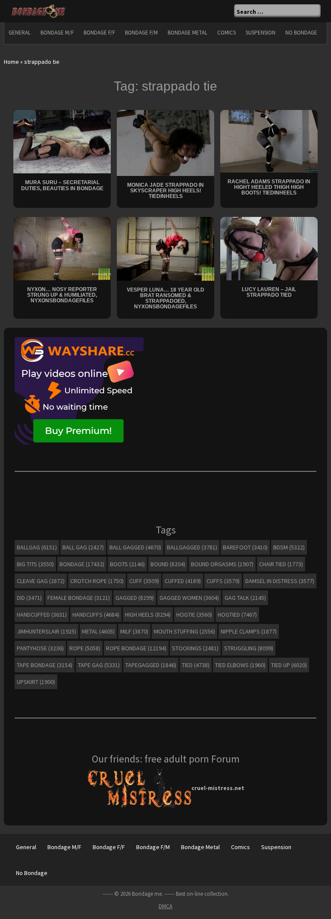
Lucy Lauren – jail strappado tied (269, 292)
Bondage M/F (57, 32)
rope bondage (136, 648)
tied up (289, 665)
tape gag (99, 665)
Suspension (260, 32)
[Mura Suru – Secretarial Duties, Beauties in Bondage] (62, 141)
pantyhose (40, 648)
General (20, 32)
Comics (226, 32)
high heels (148, 614)
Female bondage (78, 598)
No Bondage (301, 32)
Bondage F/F (99, 32)
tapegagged (150, 665)
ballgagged (192, 547)
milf (134, 631)
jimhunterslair (46, 631)
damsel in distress (279, 581)
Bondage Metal (187, 32)
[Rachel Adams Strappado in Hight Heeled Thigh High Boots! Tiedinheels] (269, 140)
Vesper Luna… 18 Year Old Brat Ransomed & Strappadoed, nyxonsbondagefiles (165, 298)
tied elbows (240, 665)
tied (195, 665)
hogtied (237, 614)
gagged (135, 598)
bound (167, 564)
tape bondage (44, 665)
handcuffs (95, 614)
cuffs (223, 581)
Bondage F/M (141, 32)
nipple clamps (249, 631)
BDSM (289, 547)
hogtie (194, 614)
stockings (195, 648)
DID (29, 598)
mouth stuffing (184, 631)
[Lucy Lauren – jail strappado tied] (269, 248)
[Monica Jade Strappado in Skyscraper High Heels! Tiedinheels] (165, 142)
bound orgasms (222, 564)
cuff (144, 581)
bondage (81, 564)
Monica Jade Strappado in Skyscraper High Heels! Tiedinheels (165, 190)
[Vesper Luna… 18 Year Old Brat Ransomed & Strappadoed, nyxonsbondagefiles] (165, 248)
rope (84, 648)
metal (98, 631)
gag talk (245, 598)
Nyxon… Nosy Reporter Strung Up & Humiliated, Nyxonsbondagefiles (62, 295)
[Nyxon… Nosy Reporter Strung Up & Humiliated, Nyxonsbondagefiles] (62, 248)
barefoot (245, 547)
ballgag (37, 547)
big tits (35, 564)
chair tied (281, 564)
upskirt (36, 682)
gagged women (189, 598)
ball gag (83, 547)
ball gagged (135, 547)
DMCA (165, 906)
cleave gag (41, 581)
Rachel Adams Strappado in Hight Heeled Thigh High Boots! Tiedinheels (269, 187)
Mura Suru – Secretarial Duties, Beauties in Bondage (62, 185)
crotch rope (97, 581)
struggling (248, 648)
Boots (127, 564)
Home (11, 62)
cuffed (183, 581)
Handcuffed (42, 614)
